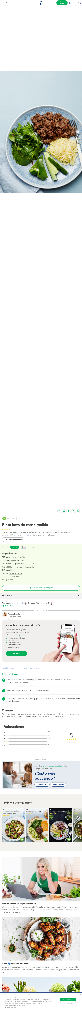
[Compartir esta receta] (73, 511)
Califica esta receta (14, 539)
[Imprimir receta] (68, 511)
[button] (28, 1008)
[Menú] (2, 3)
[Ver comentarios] (64, 511)
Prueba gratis (62, 2)
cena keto (26, 535)
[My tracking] (70, 3)
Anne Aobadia (18, 603)
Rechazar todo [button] (68, 1004)
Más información (20, 1005)
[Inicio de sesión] (80, 3)
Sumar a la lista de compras (42, 588)
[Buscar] (7, 3)
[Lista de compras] (75, 3)
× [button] (80, 994)
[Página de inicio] (41, 3)
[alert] (41, 1001)
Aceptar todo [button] (68, 999)
